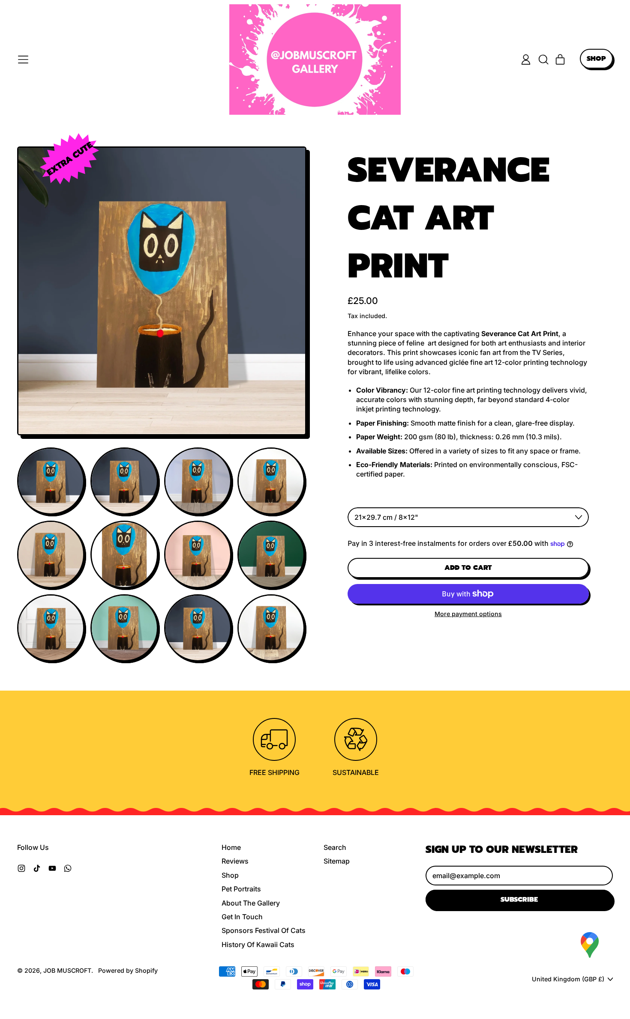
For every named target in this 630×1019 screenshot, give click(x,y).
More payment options (468, 613)
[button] (543, 60)
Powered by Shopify (128, 970)
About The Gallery (251, 903)
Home (231, 847)
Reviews (235, 861)
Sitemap (337, 861)
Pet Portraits (241, 889)
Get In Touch (242, 916)
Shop (230, 875)
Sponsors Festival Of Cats (264, 930)
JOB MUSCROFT (67, 970)
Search (335, 847)
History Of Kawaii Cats (258, 944)
